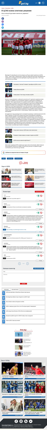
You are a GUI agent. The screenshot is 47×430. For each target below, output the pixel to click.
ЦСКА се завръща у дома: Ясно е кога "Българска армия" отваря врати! (21, 306)
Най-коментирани (15, 289)
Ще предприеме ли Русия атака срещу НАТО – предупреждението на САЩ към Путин (23, 341)
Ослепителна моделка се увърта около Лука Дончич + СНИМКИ (11, 376)
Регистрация (40, 268)
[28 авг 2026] (12, 368)
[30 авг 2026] (12, 386)
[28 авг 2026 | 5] (34, 405)
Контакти (35, 424)
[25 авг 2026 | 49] (34, 386)
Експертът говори (18, 415)
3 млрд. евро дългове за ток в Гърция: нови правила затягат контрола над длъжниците (23, 335)
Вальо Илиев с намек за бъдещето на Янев (15, 301)
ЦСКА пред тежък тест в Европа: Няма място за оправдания (39, 177)
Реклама (39, 424)
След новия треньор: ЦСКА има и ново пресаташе (25, 130)
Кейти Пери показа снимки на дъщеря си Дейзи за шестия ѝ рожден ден (27, 354)
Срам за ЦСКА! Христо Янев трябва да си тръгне (16, 177)
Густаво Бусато (18, 158)
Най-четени (6, 289)
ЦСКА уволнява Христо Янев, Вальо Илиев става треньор (18, 292)
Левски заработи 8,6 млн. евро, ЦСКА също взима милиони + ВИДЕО (33, 413)
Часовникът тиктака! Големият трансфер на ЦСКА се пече (27, 84)
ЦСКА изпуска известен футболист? (21, 140)
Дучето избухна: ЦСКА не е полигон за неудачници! (16, 170)
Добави (23, 283)
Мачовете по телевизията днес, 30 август (12, 394)
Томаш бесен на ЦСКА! (18, 89)
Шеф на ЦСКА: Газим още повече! (13, 320)
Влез (35, 268)
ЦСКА (3, 158)
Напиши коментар (25, 163)
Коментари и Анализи (40, 378)
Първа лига (10, 158)
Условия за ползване (24, 425)
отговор (40, 200)
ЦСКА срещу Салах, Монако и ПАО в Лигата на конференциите (19, 311)
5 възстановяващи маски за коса (26, 346)
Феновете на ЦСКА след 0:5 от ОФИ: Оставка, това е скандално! (19, 315)
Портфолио (30, 425)
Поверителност (16, 425)
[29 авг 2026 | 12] (34, 368)
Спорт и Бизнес (42, 415)
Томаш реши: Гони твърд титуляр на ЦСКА (23, 94)
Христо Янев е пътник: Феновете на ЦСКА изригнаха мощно (15, 184)
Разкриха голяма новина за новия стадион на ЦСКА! (25, 135)
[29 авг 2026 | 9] (12, 405)
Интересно (20, 378)
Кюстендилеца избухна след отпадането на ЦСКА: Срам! (18, 296)
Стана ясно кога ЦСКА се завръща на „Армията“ (39, 184)
